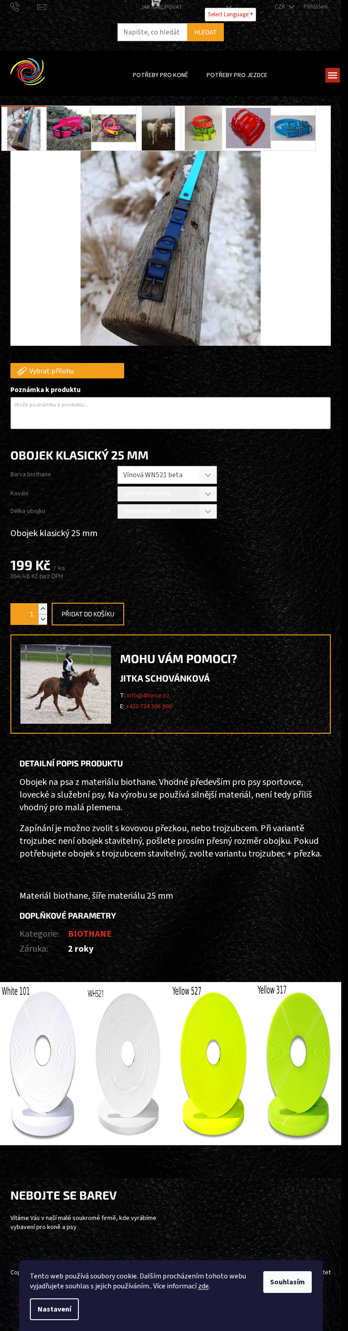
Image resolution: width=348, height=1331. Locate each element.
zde (203, 1286)
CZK (280, 7)
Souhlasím (287, 1282)
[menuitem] (160, 75)
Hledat (205, 32)
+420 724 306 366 (148, 706)
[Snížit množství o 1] (42, 619)
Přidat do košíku (88, 614)
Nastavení (54, 1309)
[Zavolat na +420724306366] (23, 7)
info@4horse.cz (148, 695)
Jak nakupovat (161, 7)
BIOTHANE (89, 934)
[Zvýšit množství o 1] (42, 609)
